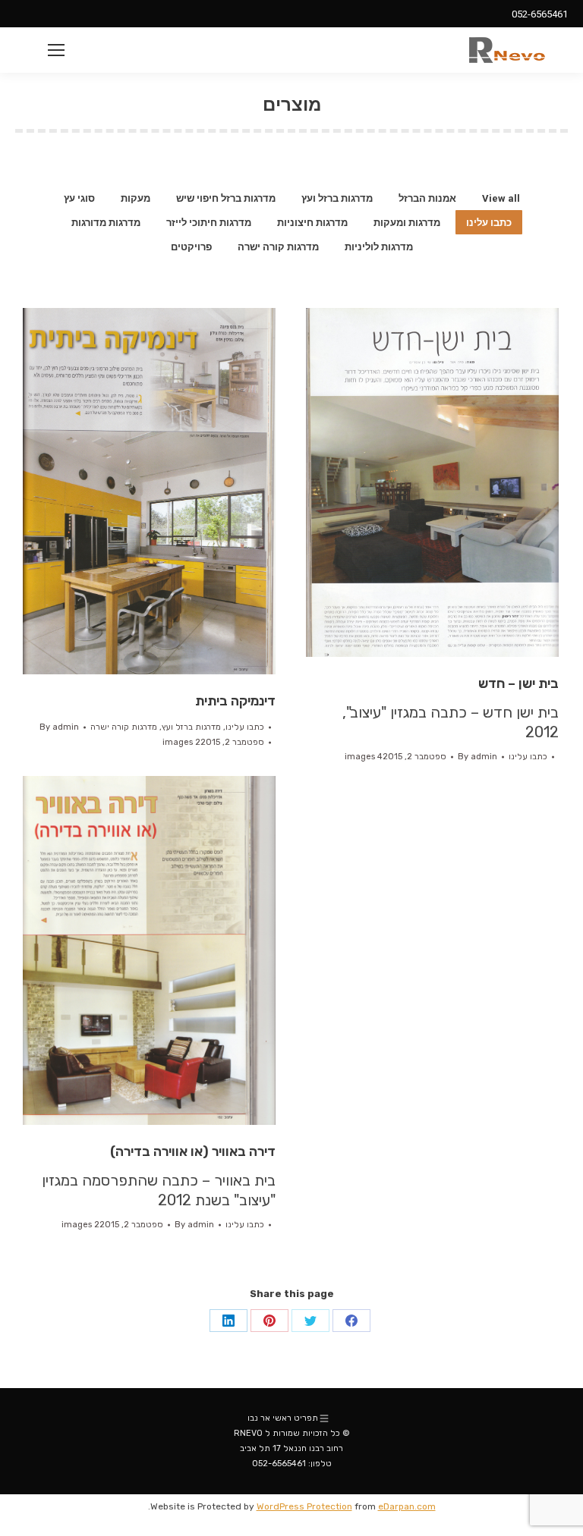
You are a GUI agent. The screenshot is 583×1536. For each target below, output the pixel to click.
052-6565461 (540, 14)
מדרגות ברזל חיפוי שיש (226, 198)
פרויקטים (191, 247)
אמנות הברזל (427, 198)
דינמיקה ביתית (235, 701)
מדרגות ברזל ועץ (337, 198)
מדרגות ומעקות (406, 222)
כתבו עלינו (489, 222)
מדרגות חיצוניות (312, 222)
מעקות (135, 198)
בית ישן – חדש (518, 683)
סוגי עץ (79, 198)
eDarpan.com (407, 1506)
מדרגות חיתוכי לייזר (208, 222)
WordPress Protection (304, 1506)
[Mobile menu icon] (56, 50)
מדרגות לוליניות (379, 247)
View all (501, 198)
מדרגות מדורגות (105, 222)
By (59, 727)
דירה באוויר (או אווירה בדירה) (193, 1151)
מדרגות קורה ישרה (278, 247)
